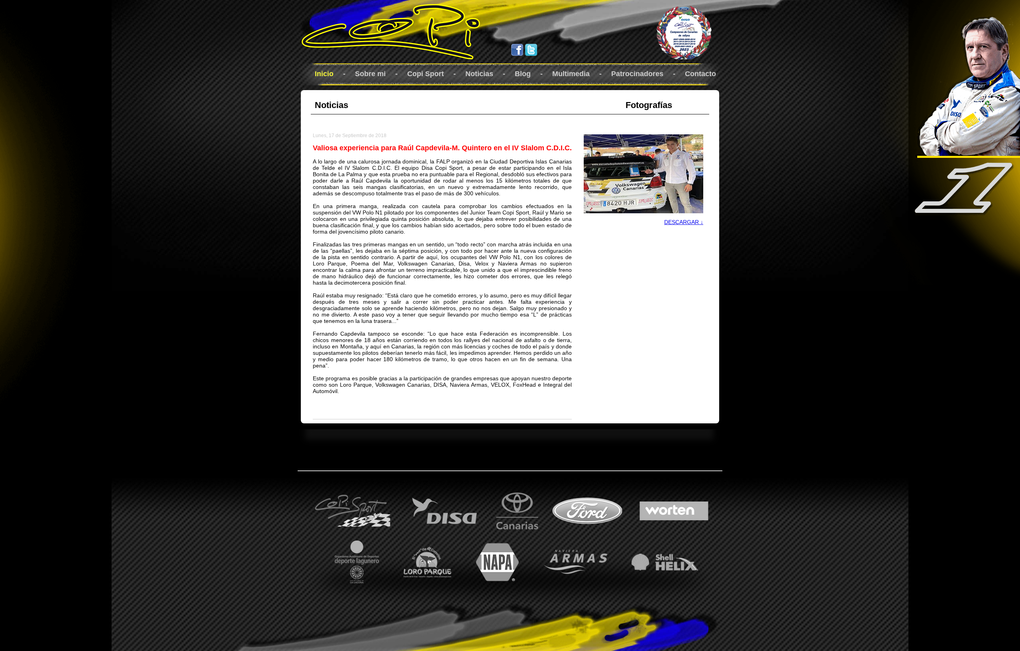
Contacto (700, 74)
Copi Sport (425, 74)
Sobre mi (370, 74)
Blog (523, 74)
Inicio (324, 74)
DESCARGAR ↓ (683, 222)
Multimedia (571, 74)
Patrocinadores (637, 74)
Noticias (479, 74)
